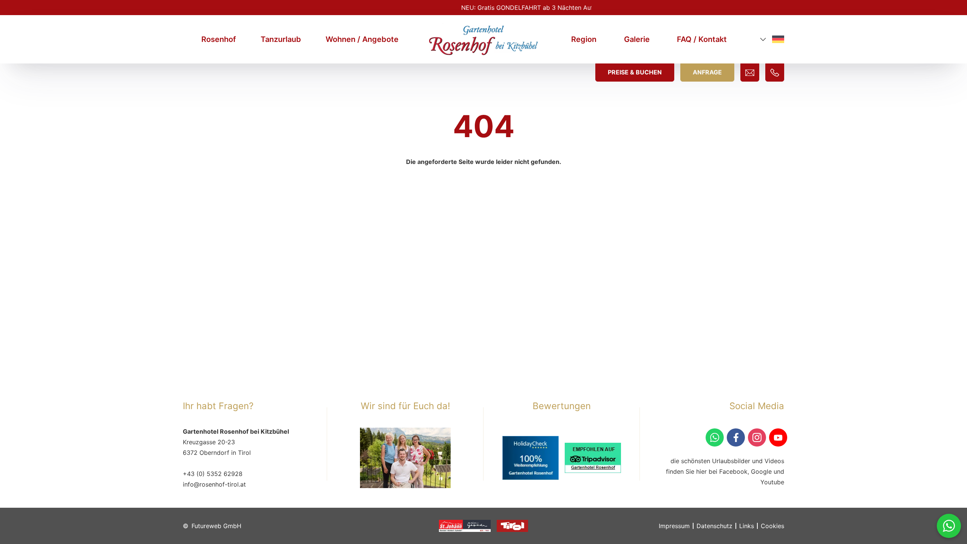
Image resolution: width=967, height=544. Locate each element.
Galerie (637, 39)
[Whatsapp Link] (949, 526)
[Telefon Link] (774, 72)
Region (583, 39)
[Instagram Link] (757, 437)
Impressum (674, 526)
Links (746, 526)
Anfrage (707, 72)
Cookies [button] (772, 526)
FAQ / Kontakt (702, 39)
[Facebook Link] (736, 437)
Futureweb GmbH (216, 526)
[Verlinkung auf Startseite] (483, 39)
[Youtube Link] (778, 437)
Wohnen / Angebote (362, 39)
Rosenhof (218, 39)
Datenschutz (714, 526)
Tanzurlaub (281, 39)
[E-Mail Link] (749, 72)
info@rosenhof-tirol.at (214, 484)
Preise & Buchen (635, 72)
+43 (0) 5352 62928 (213, 474)
